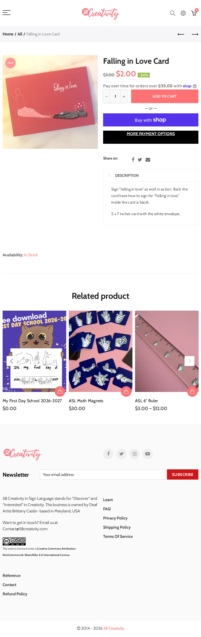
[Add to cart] (60, 391)
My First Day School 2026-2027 (32, 401)
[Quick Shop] (192, 391)
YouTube (147, 454)
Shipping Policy (117, 527)
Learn (108, 499)
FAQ (107, 508)
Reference (11, 575)
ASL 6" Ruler (146, 401)
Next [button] (189, 361)
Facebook (133, 159)
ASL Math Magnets (86, 401)
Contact (9, 584)
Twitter (140, 159)
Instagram (134, 454)
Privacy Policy (115, 518)
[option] (34, 361)
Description (127, 175)
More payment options (151, 133)
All (20, 33)
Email (148, 159)
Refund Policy (15, 593)
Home (8, 33)
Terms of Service (118, 536)
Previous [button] (11, 361)
